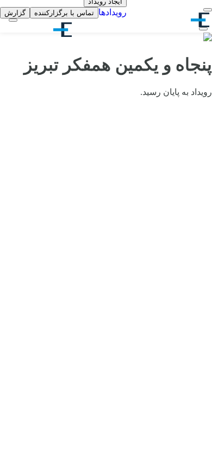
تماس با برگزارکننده (64, 13)
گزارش (15, 13)
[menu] (207, 9)
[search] (203, 28)
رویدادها (112, 12)
